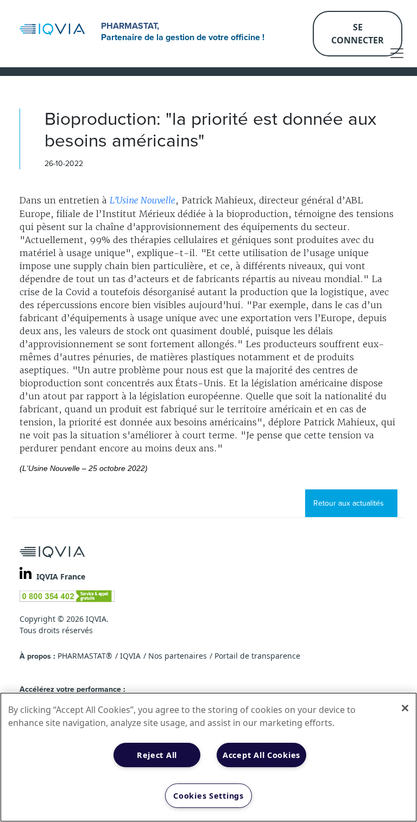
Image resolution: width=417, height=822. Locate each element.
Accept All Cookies (261, 755)
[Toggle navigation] (397, 53)
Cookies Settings (208, 796)
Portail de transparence (257, 656)
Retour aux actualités (348, 503)
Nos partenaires (177, 656)
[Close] (405, 708)
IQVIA (130, 656)
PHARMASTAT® (85, 656)
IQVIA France (60, 576)
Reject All (157, 755)
